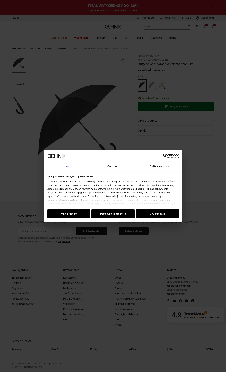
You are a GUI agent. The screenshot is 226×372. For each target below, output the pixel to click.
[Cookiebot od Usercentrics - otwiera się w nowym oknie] (165, 156)
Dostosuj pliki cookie (111, 213)
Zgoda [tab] (66, 166)
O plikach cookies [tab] (159, 166)
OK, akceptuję (157, 213)
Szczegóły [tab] (113, 166)
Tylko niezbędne (68, 213)
